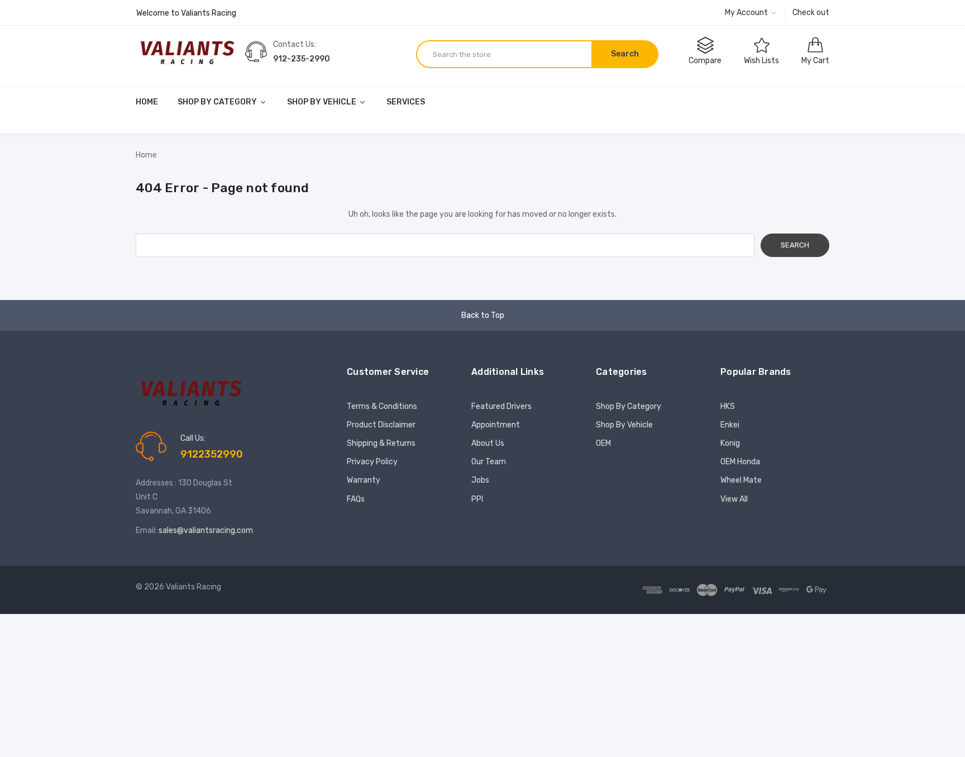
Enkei (729, 425)
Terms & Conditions (382, 406)
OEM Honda (740, 461)
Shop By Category (218, 102)
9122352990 (211, 454)
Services (405, 102)
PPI (477, 499)
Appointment (495, 425)
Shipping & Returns (381, 443)
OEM (603, 443)
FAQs (356, 499)
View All (734, 499)
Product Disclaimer (381, 425)
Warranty (363, 480)
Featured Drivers (501, 406)
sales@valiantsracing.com (206, 530)
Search (625, 54)
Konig (730, 443)
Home (147, 102)
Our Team (488, 461)
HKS (727, 406)
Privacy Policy (372, 461)
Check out (810, 12)
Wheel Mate (741, 480)
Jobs (480, 480)
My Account (747, 12)
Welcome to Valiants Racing (186, 13)
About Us (487, 443)
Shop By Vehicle (322, 102)
